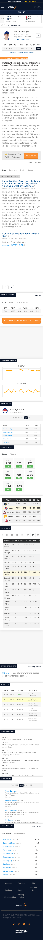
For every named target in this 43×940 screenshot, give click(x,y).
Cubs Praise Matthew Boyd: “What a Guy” (20, 234)
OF (22, 418)
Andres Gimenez (11, 801)
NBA (25, 785)
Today (11, 302)
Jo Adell (6, 875)
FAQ (33, 883)
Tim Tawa (6, 864)
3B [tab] (17, 535)
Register (8, 890)
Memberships (9, 897)
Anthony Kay (7, 861)
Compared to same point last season (22, 52)
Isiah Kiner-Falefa (11, 810)
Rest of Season (22, 302)
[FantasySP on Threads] (29, 924)
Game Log (12, 170)
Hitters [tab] (4, 454)
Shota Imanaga (7, 429)
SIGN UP (6, 673)
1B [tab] (7, 535)
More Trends (36, 826)
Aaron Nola (7, 850)
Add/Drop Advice (34, 666)
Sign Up (21, 12)
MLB (2, 19)
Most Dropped (19, 833)
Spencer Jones (8, 857)
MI (19, 418)
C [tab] (2, 535)
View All (38, 295)
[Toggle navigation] (3, 7)
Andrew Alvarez (8, 847)
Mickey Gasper (8, 871)
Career (30, 170)
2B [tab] (12, 535)
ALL (12, 785)
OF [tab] (28, 535)
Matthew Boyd (16, 25)
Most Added (6, 833)
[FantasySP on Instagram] (18, 924)
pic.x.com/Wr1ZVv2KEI (12, 245)
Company (9, 883)
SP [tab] (33, 535)
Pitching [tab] (13, 454)
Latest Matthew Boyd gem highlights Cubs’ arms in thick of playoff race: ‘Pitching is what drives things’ (21, 183)
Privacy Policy (21, 896)
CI (16, 418)
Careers (21, 883)
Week (4, 302)
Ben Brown (6, 442)
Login (20, 890)
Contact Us (33, 889)
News (4, 170)
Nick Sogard (7, 839)
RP (29, 418)
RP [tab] (38, 535)
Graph (22, 170)
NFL (16, 785)
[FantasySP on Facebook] (24, 924)
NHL (30, 785)
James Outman (10, 791)
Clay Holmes (7, 439)
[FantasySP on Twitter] (13, 924)
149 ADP (16, 40)
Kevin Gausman (8, 432)
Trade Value (25, 40)
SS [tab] (22, 535)
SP (26, 418)
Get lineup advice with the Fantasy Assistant (22, 321)
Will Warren (7, 868)
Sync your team (29, 1)
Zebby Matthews (9, 843)
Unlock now (31, 156)
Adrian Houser (8, 854)
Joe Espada (9, 820)
